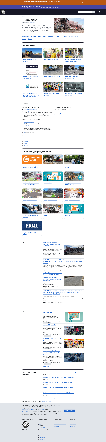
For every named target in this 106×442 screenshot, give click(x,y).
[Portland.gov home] (7, 12)
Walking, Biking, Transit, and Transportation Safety (31, 183)
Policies (24, 39)
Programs (58, 36)
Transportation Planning (30, 200)
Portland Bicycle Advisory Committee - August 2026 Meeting (59, 372)
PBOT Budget (48, 183)
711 (51, 409)
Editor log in (72, 426)
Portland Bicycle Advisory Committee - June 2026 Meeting (58, 382)
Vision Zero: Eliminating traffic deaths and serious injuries (31, 166)
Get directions (57, 113)
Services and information (29, 36)
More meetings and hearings (49, 398)
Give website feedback (46, 401)
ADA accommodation (58, 421)
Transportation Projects (50, 200)
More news (45, 305)
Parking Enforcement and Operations (72, 166)
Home (23, 16)
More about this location (59, 114)
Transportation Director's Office (30, 233)
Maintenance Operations (51, 166)
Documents (51, 36)
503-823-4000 (41, 409)
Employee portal (73, 424)
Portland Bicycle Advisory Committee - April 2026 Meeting (58, 393)
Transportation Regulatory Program (30, 216)
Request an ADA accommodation (29, 409)
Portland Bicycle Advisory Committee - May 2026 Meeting (58, 387)
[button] (101, 11)
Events (44, 36)
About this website (73, 421)
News (39, 36)
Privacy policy (56, 426)
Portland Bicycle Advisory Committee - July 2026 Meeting (58, 377)
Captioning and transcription (60, 424)
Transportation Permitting (72, 200)
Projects (65, 36)
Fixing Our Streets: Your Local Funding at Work (73, 183)
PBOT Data (68, 215)
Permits (30, 39)
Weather (46, 215)
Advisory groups (73, 36)
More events (46, 366)
